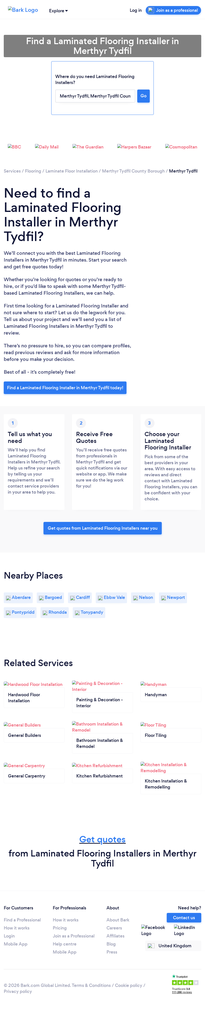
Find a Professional (22, 920)
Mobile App (16, 944)
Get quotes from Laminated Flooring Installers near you (103, 528)
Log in (136, 10)
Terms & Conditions (91, 985)
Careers (114, 928)
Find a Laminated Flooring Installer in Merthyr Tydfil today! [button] (65, 388)
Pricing (60, 928)
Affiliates (115, 936)
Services (12, 171)
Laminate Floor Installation (72, 171)
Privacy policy (18, 991)
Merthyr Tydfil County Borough (133, 171)
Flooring (33, 171)
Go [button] (143, 96)
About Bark (117, 920)
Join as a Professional (73, 936)
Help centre (64, 944)
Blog (111, 944)
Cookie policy (128, 985)
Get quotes (102, 839)
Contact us (184, 918)
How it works (17, 928)
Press (111, 952)
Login (9, 936)
